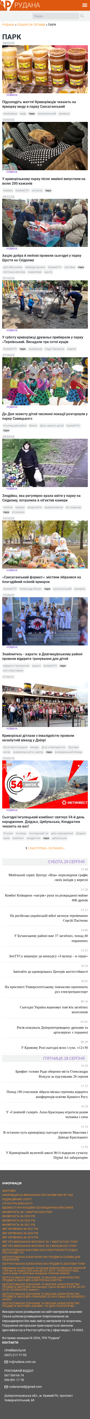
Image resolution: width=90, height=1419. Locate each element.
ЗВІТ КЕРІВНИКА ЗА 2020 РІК (20, 1233)
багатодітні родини (15, 747)
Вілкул (33, 425)
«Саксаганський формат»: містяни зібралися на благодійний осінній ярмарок (41, 579)
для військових (12, 267)
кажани (8, 190)
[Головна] (7, 10)
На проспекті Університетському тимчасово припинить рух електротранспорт (46, 989)
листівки (69, 267)
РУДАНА (27, 5)
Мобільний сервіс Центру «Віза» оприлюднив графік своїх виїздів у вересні (48, 877)
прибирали (35, 348)
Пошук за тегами (31, 24)
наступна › (39, 848)
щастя (48, 272)
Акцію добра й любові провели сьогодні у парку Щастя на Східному (41, 257)
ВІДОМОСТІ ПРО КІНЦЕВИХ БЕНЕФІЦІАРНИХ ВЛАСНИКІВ (37, 1207)
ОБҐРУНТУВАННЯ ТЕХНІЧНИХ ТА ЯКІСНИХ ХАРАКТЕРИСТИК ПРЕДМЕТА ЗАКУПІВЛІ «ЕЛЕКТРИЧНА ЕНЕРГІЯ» (41, 1279)
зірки (6, 838)
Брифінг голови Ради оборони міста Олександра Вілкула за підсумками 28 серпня (52, 1073)
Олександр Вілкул (31, 588)
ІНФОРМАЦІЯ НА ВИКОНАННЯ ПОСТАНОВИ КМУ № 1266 (37, 1195)
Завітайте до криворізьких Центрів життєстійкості (50, 971)
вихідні (34, 747)
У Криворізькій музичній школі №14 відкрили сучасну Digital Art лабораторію (47, 1155)
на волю (37, 190)
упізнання (18, 512)
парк (32, 113)
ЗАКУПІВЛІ (9, 1190)
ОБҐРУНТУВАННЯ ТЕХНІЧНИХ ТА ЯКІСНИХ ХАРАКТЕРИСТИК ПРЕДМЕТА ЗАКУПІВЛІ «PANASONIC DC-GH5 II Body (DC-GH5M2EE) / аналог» (44, 1296)
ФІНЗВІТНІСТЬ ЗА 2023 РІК (18, 1216)
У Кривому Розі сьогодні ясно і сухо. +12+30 (54, 1047)
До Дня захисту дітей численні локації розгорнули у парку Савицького (45, 416)
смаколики (35, 272)
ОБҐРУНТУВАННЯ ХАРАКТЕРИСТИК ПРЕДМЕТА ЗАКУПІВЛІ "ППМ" (43, 1263)
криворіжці (10, 113)
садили (71, 348)
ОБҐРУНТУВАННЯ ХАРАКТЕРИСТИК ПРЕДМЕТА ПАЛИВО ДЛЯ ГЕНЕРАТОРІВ (41, 1258)
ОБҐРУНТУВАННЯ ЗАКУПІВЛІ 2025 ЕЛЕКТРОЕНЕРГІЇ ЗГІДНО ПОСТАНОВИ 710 (40, 1251)
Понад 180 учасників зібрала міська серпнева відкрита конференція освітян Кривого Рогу (47, 1094)
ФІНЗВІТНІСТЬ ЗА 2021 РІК (18, 1224)
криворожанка (54, 507)
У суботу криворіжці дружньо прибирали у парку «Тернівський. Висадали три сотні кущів (42, 339)
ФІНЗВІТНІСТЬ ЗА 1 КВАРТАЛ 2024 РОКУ (27, 1212)
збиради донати (35, 267)
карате (36, 665)
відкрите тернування (16, 665)
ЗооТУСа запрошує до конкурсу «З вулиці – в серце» (48, 956)
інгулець (21, 833)
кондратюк (33, 838)
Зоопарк (73, 747)
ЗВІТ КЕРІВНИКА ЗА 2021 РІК (20, 1228)
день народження (62, 833)
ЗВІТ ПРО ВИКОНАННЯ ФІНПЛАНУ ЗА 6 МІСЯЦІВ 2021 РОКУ (39, 1245)
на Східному (73, 507)
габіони (8, 507)
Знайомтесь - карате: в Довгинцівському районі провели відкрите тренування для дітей (42, 656)
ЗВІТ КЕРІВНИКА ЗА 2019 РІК (20, 1237)
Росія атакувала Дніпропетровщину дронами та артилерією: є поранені (52, 1029)
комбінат (18, 838)
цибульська (59, 838)
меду (23, 113)
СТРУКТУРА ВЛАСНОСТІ (17, 1203)
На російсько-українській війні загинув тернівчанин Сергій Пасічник (49, 918)
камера (20, 507)
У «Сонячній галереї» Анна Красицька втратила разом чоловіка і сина (47, 1114)
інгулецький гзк (38, 833)
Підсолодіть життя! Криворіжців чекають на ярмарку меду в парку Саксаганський (39, 104)
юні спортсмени (13, 670)
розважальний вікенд (68, 752)
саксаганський (47, 113)
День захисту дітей (52, 425)
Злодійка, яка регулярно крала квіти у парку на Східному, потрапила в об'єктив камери (41, 498)
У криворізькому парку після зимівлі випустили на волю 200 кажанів (43, 181)
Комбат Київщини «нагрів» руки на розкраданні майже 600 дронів (46, 897)
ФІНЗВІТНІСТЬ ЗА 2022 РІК (18, 1220)
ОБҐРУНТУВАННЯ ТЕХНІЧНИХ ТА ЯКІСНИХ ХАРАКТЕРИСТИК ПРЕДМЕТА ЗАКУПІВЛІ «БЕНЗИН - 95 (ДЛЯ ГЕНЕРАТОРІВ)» (41, 1305)
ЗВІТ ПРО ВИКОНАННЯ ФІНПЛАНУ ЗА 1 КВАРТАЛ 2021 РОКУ (40, 1241)
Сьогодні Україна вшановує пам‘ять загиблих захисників (54, 1009)
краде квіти (35, 507)
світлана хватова (14, 272)
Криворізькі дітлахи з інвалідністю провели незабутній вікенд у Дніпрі (38, 738)
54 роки (8, 833)
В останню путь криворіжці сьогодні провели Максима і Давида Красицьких (45, 1134)
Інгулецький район (14, 425)
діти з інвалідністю (53, 747)
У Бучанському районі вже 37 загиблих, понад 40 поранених (51, 938)
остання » (56, 848)
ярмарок (64, 113)
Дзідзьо (81, 833)
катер (6, 752)
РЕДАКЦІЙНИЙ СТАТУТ (17, 1199)
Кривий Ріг (22, 190)
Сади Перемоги (54, 348)
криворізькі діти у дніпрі (28, 752)
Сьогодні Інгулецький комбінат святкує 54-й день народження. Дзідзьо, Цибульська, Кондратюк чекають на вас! (43, 821)
